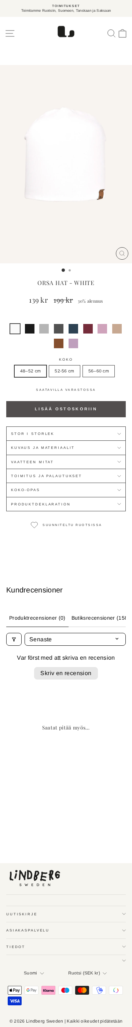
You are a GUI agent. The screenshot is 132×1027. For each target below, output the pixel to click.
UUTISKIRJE (21, 914)
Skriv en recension (65, 673)
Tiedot (15, 947)
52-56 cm (64, 371)
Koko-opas (25, 490)
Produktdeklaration (41, 504)
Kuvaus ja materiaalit (43, 448)
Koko (66, 359)
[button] (15, 329)
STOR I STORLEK (32, 434)
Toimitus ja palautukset (46, 476)
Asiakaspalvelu (28, 930)
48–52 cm (30, 371)
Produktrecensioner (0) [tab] (37, 618)
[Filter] (14, 639)
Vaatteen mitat (32, 462)
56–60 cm (98, 371)
